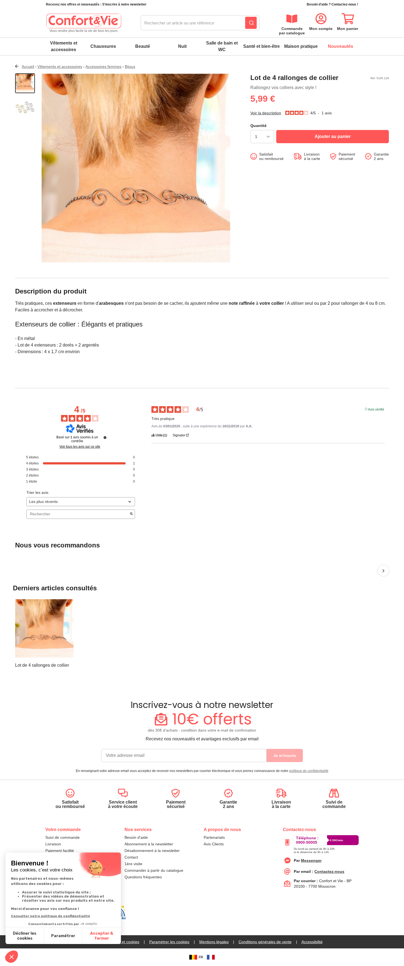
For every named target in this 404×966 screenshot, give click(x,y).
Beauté (142, 46)
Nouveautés (340, 46)
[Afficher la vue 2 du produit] (25, 107)
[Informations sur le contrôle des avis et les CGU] (105, 437)
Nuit (182, 46)
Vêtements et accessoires (63, 46)
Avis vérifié (376, 409)
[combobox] (200, 23)
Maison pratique (301, 46)
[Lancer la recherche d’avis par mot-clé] (131, 514)
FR (201, 957)
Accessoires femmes (103, 66)
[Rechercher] (251, 23)
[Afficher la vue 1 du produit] (25, 83)
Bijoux (130, 66)
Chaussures (103, 46)
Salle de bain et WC (222, 46)
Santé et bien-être (261, 46)
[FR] (210, 957)
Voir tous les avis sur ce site (79, 447)
